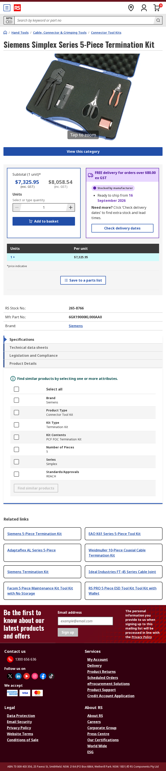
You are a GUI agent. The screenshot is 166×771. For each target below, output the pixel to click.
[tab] (83, 339)
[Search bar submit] (157, 20)
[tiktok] (51, 676)
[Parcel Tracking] (131, 8)
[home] (5, 32)
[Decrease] (17, 207)
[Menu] (6, 7)
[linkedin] (18, 676)
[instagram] (35, 676)
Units (17, 194)
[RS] (17, 7)
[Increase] (70, 207)
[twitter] (10, 676)
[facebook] (43, 676)
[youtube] (26, 676)
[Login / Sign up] (144, 8)
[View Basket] (157, 8)
